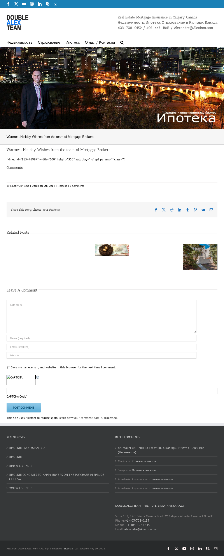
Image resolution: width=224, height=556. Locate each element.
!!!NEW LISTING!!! (20, 466)
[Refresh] (37, 377)
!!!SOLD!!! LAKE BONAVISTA (27, 448)
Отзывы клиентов (144, 461)
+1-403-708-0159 (137, 520)
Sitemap (69, 548)
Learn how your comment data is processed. (88, 418)
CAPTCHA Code (16, 396)
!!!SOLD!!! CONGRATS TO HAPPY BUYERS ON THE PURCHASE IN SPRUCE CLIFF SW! (56, 477)
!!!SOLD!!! (15, 457)
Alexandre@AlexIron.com (141, 529)
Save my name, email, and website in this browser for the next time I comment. (63, 367)
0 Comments (77, 185)
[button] (122, 42)
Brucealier (124, 448)
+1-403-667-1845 (138, 525)
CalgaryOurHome (19, 185)
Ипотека (62, 185)
